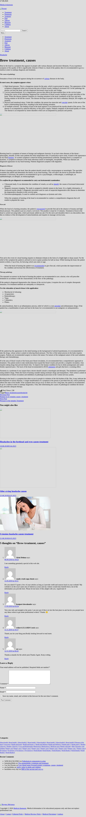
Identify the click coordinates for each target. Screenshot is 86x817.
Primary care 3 (36, 748)
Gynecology (7, 744)
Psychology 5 (20, 750)
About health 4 (41, 742)
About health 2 (22, 742)
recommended (39, 266)
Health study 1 (66, 744)
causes (18, 393)
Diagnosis (8, 14)
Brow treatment (10, 393)
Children (7, 24)
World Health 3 (66, 750)
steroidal (57, 306)
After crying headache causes (13, 491)
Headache (3, 55)
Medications (37, 746)
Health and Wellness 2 (55, 744)
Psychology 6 (29, 750)
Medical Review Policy (33, 814)
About (6, 26)
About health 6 (60, 742)
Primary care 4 (45, 748)
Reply (6, 567)
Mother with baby (65, 746)
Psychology (3, 750)
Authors (60, 814)
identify (56, 184)
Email (2, 692)
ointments (51, 367)
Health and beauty (16, 744)
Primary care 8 (81, 748)
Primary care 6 (63, 748)
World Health (38, 750)
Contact (8, 814)
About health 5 (51, 742)
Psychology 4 (12, 750)
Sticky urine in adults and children (29, 767)
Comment (4, 684)
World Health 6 (10, 752)
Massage (7, 22)
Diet (6, 18)
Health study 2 (75, 744)
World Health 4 (75, 750)
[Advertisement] (43, 719)
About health (4, 742)
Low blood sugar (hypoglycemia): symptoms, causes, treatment (40, 765)
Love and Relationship (26, 746)
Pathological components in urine (34, 761)
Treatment (8, 12)
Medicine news (55, 746)
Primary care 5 (54, 748)
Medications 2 (45, 746)
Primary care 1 (17, 748)
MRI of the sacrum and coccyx (32, 769)
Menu (2, 33)
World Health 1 (47, 750)
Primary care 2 (27, 748)
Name (3, 688)
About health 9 (70, 742)
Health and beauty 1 (29, 744)
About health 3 (32, 742)
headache (24, 393)
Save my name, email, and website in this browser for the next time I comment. (30, 696)
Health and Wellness (41, 744)
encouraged (41, 209)
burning (11, 157)
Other (73, 746)
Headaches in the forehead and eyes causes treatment (24, 442)
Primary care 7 (72, 748)
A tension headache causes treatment (16, 534)
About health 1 (12, 742)
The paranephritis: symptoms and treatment (33, 763)
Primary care (9, 748)
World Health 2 (56, 750)
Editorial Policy (17, 814)
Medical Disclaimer (49, 814)
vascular (65, 102)
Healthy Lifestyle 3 (13, 746)
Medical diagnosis (6, 5)
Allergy (7, 20)
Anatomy (7, 16)
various (46, 79)
